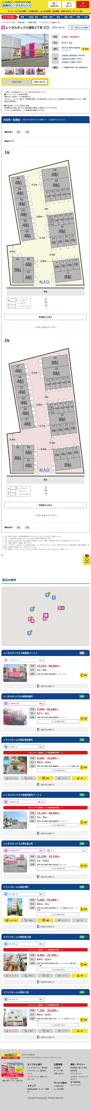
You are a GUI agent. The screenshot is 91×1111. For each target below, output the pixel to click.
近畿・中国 (68, 17)
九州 (86, 17)
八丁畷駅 (71, 62)
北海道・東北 (33, 17)
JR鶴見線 (65, 59)
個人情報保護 (75, 1082)
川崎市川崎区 (32, 22)
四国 (78, 17)
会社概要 (55, 11)
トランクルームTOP (8, 22)
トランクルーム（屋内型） (37, 1070)
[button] (45, 616)
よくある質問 (45, 11)
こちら (47, 536)
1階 (18, 131)
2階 (27, 131)
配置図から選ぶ (45, 317)
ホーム (10, 11)
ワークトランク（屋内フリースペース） (38, 1077)
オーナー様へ (78, 11)
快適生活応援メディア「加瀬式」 (38, 1090)
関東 (22, 17)
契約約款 (73, 1070)
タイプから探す (21, 11)
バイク (29, 1073)
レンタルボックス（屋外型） (38, 1067)
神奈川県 (21, 22)
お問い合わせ (66, 11)
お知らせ (87, 559)
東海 (58, 17)
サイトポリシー (76, 1073)
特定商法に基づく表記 (78, 1067)
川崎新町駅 (72, 55)
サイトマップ (75, 1085)
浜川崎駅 (71, 59)
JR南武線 (65, 55)
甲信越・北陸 (47, 17)
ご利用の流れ (34, 11)
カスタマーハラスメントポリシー (79, 1077)
